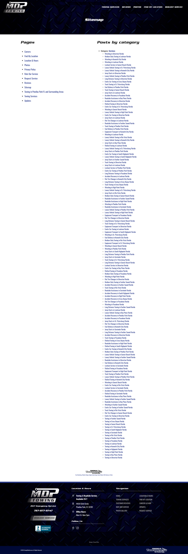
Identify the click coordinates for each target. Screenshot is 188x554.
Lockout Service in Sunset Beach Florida (118, 64)
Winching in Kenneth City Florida (115, 59)
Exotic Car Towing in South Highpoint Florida (119, 154)
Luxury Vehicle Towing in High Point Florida (119, 112)
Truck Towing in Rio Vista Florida (115, 287)
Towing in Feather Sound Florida (115, 418)
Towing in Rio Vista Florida (113, 435)
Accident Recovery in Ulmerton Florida (117, 101)
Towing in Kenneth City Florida (114, 446)
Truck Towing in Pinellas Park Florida (117, 126)
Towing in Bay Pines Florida (113, 454)
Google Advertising (93, 475)
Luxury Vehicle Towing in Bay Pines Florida (118, 312)
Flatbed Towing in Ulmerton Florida (116, 103)
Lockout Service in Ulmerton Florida (116, 265)
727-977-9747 (43, 510)
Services (112, 50)
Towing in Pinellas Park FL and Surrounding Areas (44, 91)
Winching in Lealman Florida (114, 62)
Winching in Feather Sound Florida (116, 404)
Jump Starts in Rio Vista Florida (115, 193)
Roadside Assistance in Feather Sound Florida (119, 123)
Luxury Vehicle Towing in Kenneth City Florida (119, 70)
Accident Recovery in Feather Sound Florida (119, 284)
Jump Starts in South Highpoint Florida (117, 251)
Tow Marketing (78, 475)
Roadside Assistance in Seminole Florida (118, 206)
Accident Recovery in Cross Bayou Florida (118, 298)
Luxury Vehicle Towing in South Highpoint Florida (120, 156)
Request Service (31, 78)
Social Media (100, 475)
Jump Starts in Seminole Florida (115, 257)
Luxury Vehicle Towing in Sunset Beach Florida (120, 354)
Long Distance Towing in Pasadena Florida (118, 173)
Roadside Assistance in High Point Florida (118, 201)
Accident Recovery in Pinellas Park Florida (118, 315)
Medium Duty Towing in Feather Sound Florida (120, 282)
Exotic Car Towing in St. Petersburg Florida (119, 106)
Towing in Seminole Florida (113, 432)
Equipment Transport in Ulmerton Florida (118, 226)
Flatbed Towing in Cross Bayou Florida (117, 340)
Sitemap (27, 87)
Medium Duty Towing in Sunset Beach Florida (119, 195)
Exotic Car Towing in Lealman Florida (117, 229)
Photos (27, 65)
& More (111, 475)
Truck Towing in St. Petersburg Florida (117, 84)
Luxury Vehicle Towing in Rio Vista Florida (118, 137)
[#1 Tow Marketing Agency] (94, 471)
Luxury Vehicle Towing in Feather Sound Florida (120, 357)
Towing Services (30, 96)
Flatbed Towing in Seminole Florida (116, 393)
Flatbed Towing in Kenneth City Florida (117, 379)
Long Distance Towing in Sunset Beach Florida (120, 220)
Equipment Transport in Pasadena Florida (118, 215)
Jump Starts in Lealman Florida (115, 92)
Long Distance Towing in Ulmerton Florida (118, 78)
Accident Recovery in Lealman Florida (117, 176)
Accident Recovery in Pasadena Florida (117, 95)
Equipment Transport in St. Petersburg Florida (120, 243)
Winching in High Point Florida (114, 187)
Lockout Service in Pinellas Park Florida (118, 167)
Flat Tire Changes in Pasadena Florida (117, 301)
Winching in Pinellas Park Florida (115, 204)
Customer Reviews (123, 503)
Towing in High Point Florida (114, 452)
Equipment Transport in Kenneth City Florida (119, 131)
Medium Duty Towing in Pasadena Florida (118, 273)
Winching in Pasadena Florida (114, 304)
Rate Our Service (31, 74)
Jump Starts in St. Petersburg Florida (117, 321)
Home (118, 495)
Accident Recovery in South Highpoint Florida (119, 293)
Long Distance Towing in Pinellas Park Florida (119, 254)
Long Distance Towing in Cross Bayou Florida (119, 181)
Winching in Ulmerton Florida (114, 53)
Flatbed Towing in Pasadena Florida (116, 271)
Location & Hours (31, 60)
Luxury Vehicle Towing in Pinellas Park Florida (119, 76)
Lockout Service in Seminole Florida (116, 365)
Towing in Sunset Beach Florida (115, 424)
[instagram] (77, 528)
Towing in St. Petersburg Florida (115, 426)
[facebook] (73, 528)
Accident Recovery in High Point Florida (118, 296)
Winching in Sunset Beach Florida (116, 109)
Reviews (27, 82)
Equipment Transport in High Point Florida (118, 371)
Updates (27, 100)
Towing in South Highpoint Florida (116, 429)
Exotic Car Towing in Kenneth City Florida (118, 349)
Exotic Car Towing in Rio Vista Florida (117, 385)
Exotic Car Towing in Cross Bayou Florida (118, 81)
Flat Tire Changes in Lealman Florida (116, 120)
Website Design (85, 475)
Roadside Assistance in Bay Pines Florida (118, 98)
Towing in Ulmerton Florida (113, 457)
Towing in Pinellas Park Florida (115, 438)
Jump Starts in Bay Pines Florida (115, 142)
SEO (104, 475)
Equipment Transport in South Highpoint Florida (120, 232)
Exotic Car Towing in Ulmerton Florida (117, 115)
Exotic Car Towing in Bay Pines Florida (117, 268)
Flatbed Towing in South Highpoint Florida (118, 346)
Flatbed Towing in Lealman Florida (116, 145)
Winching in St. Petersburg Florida (116, 234)
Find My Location (31, 56)
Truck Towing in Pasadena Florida (115, 337)
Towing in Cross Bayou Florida (114, 421)
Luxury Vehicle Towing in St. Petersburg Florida (120, 67)
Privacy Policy (30, 69)
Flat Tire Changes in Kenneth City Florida (118, 179)
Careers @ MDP (145, 503)
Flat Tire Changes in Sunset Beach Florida (118, 413)
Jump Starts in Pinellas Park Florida (116, 151)
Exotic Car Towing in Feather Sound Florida (119, 407)
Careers (27, 51)
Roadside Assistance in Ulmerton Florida (118, 360)
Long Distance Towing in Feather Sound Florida (120, 307)
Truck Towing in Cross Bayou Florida (116, 184)
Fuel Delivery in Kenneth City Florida (116, 237)
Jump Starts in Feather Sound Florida (117, 159)
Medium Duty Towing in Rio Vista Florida (118, 240)
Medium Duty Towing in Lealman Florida (118, 56)
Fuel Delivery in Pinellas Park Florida (116, 87)
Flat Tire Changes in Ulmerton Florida (117, 218)
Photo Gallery (121, 510)
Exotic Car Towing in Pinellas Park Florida (118, 170)
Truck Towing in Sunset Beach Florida (117, 89)
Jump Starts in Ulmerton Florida (115, 73)
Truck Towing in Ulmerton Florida (115, 162)
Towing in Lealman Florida (113, 443)
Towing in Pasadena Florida (113, 440)
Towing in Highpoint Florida (113, 449)
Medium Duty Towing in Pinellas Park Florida (119, 351)
